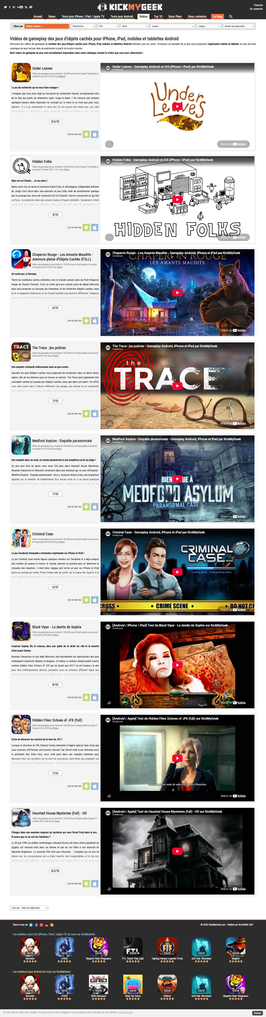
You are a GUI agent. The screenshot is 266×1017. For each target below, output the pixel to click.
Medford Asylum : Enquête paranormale (62, 441)
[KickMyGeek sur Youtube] (20, 7)
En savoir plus (126, 1012)
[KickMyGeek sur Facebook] (10, 7)
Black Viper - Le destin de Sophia (56, 627)
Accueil (38, 16)
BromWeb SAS (246, 924)
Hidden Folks (42, 161)
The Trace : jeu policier (49, 348)
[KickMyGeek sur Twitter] (5, 7)
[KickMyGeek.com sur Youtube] (46, 924)
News (51, 16)
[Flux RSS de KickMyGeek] (26, 7)
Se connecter (256, 8)
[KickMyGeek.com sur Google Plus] (41, 924)
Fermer (257, 1013)
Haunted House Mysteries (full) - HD (59, 813)
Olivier (66, 169)
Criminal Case (42, 534)
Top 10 (158, 16)
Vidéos (143, 16)
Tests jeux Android (122, 16)
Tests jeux (83, 16)
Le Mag (217, 16)
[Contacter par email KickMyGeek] (30, 7)
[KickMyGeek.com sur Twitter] (31, 924)
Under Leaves (42, 68)
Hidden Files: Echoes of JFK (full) (57, 720)
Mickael (62, 76)
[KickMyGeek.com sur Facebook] (36, 924)
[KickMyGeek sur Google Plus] (14, 7)
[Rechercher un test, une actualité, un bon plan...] (231, 16)
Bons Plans (175, 16)
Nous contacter (197, 16)
